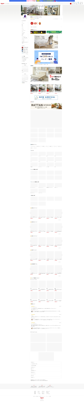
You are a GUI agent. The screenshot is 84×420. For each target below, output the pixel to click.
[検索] (70, 3)
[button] (81, 2)
